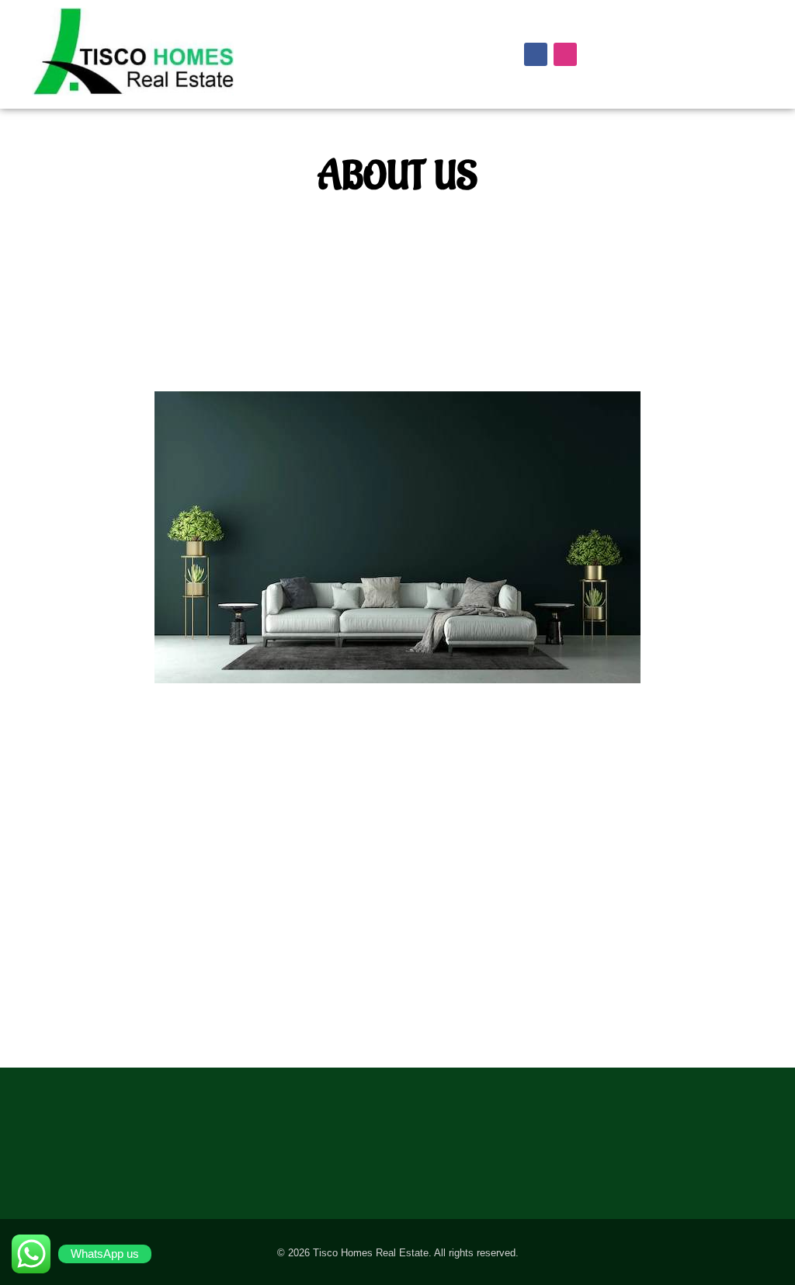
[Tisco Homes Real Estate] (172, 52)
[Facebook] (535, 54)
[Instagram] (565, 54)
